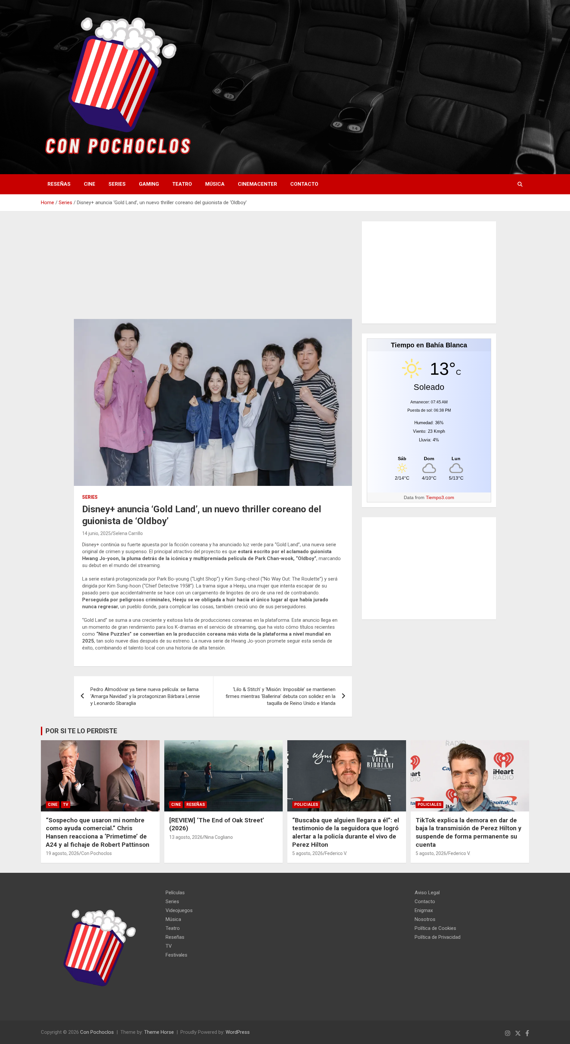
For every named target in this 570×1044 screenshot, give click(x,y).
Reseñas (59, 184)
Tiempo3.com (440, 497)
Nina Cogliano (219, 837)
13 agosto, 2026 (186, 837)
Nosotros (425, 919)
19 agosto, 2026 (62, 853)
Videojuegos (179, 910)
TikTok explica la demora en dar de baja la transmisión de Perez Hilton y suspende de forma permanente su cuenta (469, 832)
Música (215, 184)
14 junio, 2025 (96, 533)
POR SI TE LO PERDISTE (81, 731)
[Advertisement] (213, 270)
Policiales (306, 804)
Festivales (176, 955)
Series (117, 184)
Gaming (149, 184)
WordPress (238, 1032)
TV (65, 804)
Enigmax (424, 910)
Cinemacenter (257, 184)
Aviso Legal (427, 893)
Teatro (182, 184)
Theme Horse (159, 1032)
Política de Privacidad (437, 937)
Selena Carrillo (128, 533)
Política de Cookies (435, 928)
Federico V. (336, 853)
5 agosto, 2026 (307, 853)
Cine (89, 184)
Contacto (304, 184)
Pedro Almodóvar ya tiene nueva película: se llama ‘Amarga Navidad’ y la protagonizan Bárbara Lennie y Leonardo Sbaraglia (145, 696)
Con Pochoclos (96, 853)
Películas (175, 893)
